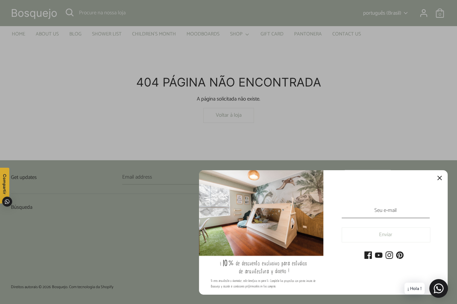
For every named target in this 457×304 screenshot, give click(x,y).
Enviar (386, 234)
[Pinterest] (400, 255)
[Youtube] (378, 255)
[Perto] (439, 178)
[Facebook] (368, 255)
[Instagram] (389, 255)
